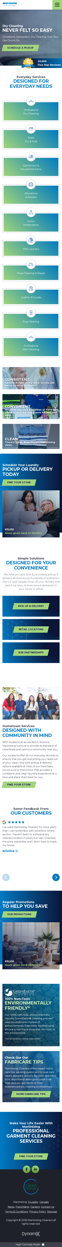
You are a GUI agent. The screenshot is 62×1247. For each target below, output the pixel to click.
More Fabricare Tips (31, 1094)
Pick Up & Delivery (31, 606)
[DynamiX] (31, 1234)
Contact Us (47, 1206)
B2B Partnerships (31, 652)
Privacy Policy (37, 1211)
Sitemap (52, 1211)
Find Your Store (19, 482)
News (11, 1206)
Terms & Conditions (16, 1211)
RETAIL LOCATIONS (31, 629)
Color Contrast (44, 1244)
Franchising (22, 1206)
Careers (35, 1206)
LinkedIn (35, 1169)
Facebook (26, 1169)
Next (56, 877)
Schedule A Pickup (20, 47)
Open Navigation (57, 5)
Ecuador (33, 1202)
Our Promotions (19, 914)
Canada (44, 1202)
